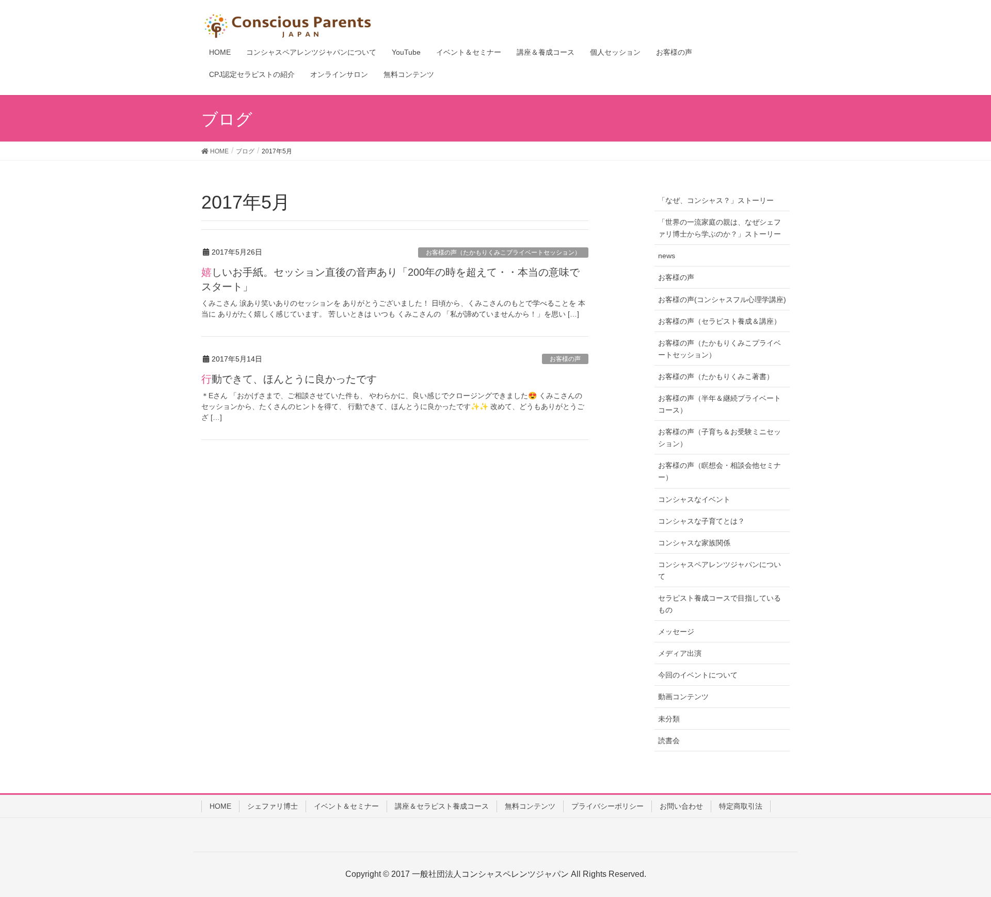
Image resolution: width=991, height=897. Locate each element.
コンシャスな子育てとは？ (701, 521)
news (666, 255)
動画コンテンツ (683, 697)
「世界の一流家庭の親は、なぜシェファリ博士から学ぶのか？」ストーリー (719, 228)
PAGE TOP (959, 861)
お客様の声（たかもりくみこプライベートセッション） (503, 252)
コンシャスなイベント (694, 499)
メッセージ (676, 631)
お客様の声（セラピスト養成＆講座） (719, 321)
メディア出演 (679, 653)
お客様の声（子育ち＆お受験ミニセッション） (719, 438)
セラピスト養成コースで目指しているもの (719, 604)
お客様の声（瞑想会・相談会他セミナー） (719, 471)
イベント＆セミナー (346, 806)
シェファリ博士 (272, 806)
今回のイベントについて (698, 675)
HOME (220, 806)
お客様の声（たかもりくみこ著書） (716, 376)
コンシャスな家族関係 (694, 543)
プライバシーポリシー (607, 806)
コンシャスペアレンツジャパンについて (719, 570)
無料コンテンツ (530, 806)
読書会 (669, 740)
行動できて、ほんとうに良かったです (289, 379)
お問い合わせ (681, 806)
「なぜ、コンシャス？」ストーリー (716, 200)
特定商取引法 (740, 806)
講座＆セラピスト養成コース (442, 806)
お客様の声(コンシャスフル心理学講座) (722, 299)
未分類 (669, 719)
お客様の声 (565, 359)
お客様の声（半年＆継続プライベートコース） (719, 404)
